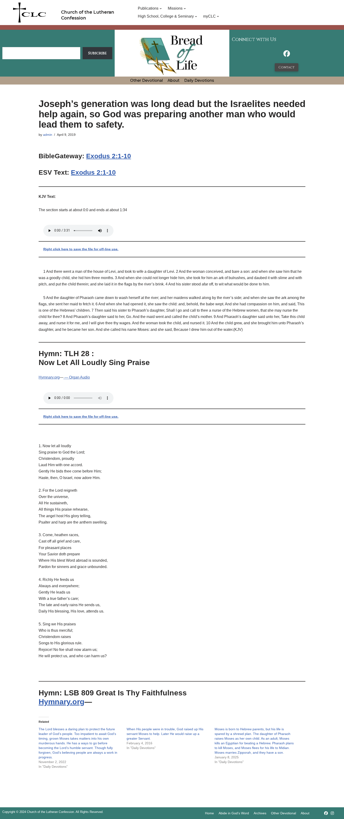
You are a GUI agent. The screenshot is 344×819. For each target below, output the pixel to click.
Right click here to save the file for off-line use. (80, 249)
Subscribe (97, 53)
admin (47, 134)
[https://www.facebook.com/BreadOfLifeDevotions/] (286, 55)
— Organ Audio (76, 377)
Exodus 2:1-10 (108, 156)
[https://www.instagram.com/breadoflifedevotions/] (332, 813)
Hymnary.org (49, 377)
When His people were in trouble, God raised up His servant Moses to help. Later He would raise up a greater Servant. (165, 733)
